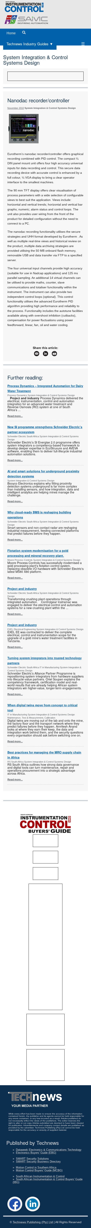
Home (11, 33)
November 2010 (15, 108)
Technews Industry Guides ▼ (30, 43)
